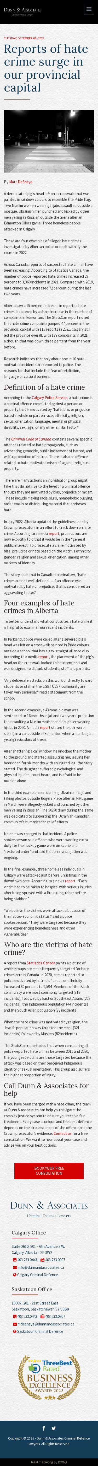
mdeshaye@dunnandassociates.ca (46, 1324)
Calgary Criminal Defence (37, 1274)
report (54, 533)
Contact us (63, 1133)
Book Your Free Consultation (49, 1171)
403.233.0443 (26, 1259)
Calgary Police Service (49, 397)
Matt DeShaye (20, 181)
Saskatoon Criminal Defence (39, 1331)
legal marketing (42, 1462)
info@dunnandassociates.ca (41, 1267)
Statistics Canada (41, 962)
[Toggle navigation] (89, 9)
